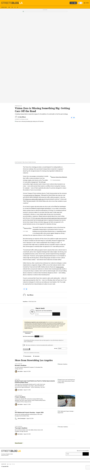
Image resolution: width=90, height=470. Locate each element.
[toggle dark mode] (80, 3)
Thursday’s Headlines (21, 428)
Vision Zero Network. (56, 180)
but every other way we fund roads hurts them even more (50, 218)
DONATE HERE (4, 7)
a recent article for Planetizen (32, 195)
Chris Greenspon (22, 418)
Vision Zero (17, 379)
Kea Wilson (23, 117)
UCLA (27, 231)
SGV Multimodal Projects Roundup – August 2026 (29, 412)
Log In (72, 2)
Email (68, 453)
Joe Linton (20, 371)
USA (9, 7)
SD (17, 7)
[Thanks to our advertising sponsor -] (45, 56)
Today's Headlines (18, 363)
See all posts (18, 443)
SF (12, 464)
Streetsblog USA (18, 105)
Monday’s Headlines (20, 365)
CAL (12, 7)
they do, (46, 222)
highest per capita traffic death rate (34, 199)
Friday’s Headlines (20, 397)
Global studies (60, 267)
